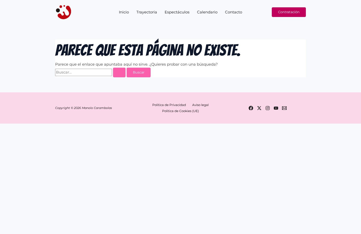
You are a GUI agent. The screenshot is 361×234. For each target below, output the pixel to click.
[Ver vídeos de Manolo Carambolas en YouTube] (275, 108)
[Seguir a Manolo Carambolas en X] (259, 108)
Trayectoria (146, 12)
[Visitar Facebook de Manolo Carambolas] (250, 108)
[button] (289, 12)
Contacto (233, 12)
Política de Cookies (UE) (180, 111)
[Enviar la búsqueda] (119, 72)
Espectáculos (177, 12)
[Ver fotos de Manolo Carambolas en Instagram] (267, 108)
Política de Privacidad (169, 105)
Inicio (124, 12)
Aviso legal (200, 105)
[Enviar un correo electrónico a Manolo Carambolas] (284, 108)
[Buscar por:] (91, 72)
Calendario (207, 12)
